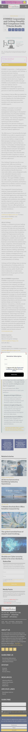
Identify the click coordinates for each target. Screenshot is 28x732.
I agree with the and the (14, 369)
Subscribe (14, 374)
